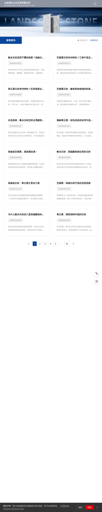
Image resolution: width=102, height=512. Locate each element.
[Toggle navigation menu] (95, 3)
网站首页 (84, 40)
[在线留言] (97, 281)
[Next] (73, 243)
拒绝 (80, 507)
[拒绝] (97, 507)
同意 (89, 507)
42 (67, 243)
